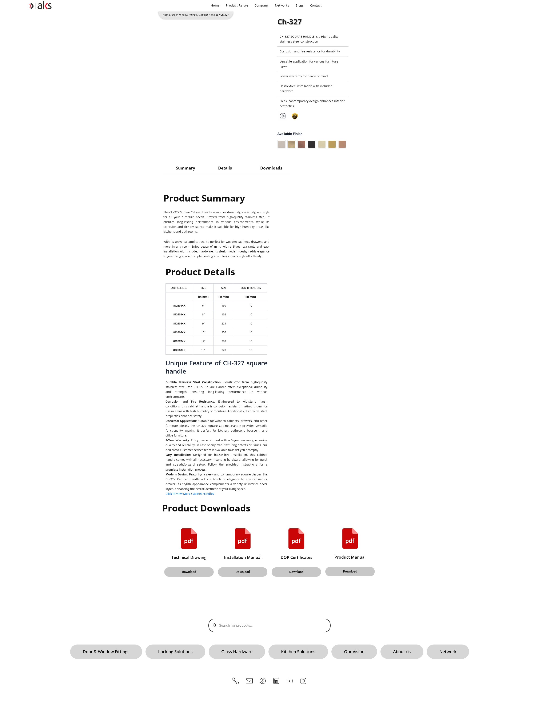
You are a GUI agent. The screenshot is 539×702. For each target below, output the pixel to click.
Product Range (237, 5)
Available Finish (290, 134)
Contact (316, 5)
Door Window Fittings (184, 14)
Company (262, 5)
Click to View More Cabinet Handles (189, 494)
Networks (282, 5)
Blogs (300, 5)
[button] (189, 572)
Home (215, 5)
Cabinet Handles (208, 14)
